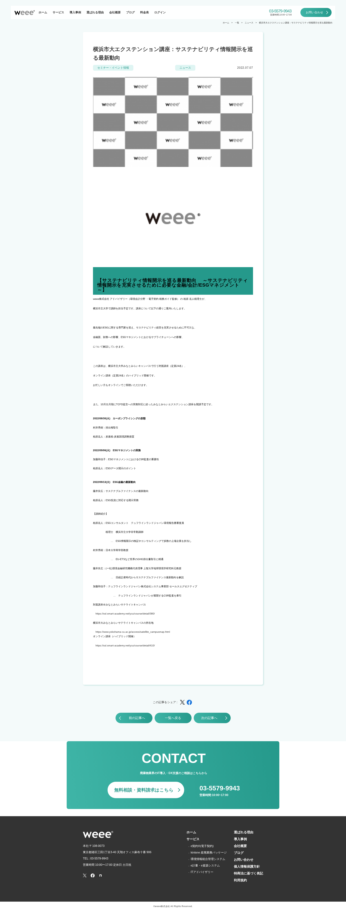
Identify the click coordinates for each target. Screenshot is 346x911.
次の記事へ (209, 718)
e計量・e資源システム (205, 865)
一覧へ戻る (173, 718)
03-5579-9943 (280, 11)
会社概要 (115, 12)
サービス (58, 12)
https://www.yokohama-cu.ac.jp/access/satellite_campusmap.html (133, 631)
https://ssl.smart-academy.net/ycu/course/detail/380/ (125, 613)
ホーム (43, 12)
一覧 (237, 23)
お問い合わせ (314, 12)
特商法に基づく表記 (248, 873)
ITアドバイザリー (202, 872)
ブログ (130, 12)
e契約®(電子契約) (202, 846)
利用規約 (240, 880)
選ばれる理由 (95, 12)
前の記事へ (137, 718)
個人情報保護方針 (247, 866)
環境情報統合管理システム (208, 859)
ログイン (160, 12)
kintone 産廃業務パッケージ (209, 852)
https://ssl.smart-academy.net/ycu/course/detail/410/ (125, 645)
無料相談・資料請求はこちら (144, 789)
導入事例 (75, 12)
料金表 (144, 12)
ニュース (249, 23)
